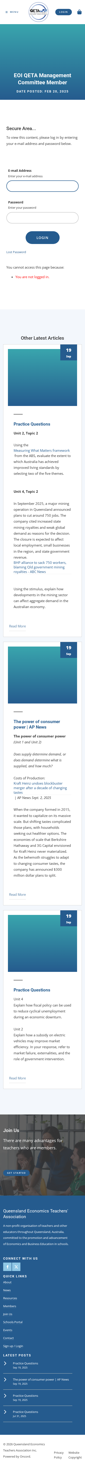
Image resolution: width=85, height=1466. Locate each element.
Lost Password (16, 252)
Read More (17, 626)
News (7, 1290)
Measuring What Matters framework (42, 450)
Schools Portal (12, 1322)
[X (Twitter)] (16, 1267)
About (7, 1282)
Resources (10, 1298)
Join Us (7, 1314)
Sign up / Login (13, 1346)
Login (42, 237)
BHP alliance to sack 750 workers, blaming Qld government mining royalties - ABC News (40, 567)
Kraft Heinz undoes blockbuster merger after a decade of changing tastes (40, 788)
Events (7, 1330)
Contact (8, 1338)
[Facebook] (7, 1267)
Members (9, 1306)
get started (12, 1171)
